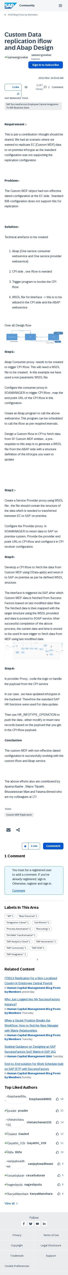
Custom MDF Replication (19, 815)
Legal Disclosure (51, 1245)
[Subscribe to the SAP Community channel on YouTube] (37, 1223)
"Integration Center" (16, 922)
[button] (18, 93)
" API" (9, 916)
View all (10, 1203)
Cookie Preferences (17, 1266)
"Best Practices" (27, 916)
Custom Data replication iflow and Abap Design (29, 41)
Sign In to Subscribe (45, 64)
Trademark (17, 1255)
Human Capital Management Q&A (29, 1056)
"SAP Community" (15, 948)
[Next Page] (36, 959)
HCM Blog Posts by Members (23, 14)
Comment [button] (53, 846)
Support (51, 1255)
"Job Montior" (40, 922)
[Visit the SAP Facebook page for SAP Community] (23, 1223)
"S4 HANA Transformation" (19, 935)
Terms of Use (51, 1235)
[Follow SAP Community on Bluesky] (30, 1223)
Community (27, 5)
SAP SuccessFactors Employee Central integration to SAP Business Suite (32, 106)
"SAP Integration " (15, 954)
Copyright (17, 1245)
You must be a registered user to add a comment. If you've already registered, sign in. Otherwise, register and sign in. (32, 877)
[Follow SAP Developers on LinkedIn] (44, 1223)
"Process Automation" (17, 929)
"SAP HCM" (37, 948)
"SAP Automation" (45, 941)
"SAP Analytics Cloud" (17, 941)
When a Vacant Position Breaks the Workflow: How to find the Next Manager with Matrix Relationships (31, 1025)
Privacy (17, 1235)
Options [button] (30, 71)
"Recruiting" (42, 929)
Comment (18, 890)
